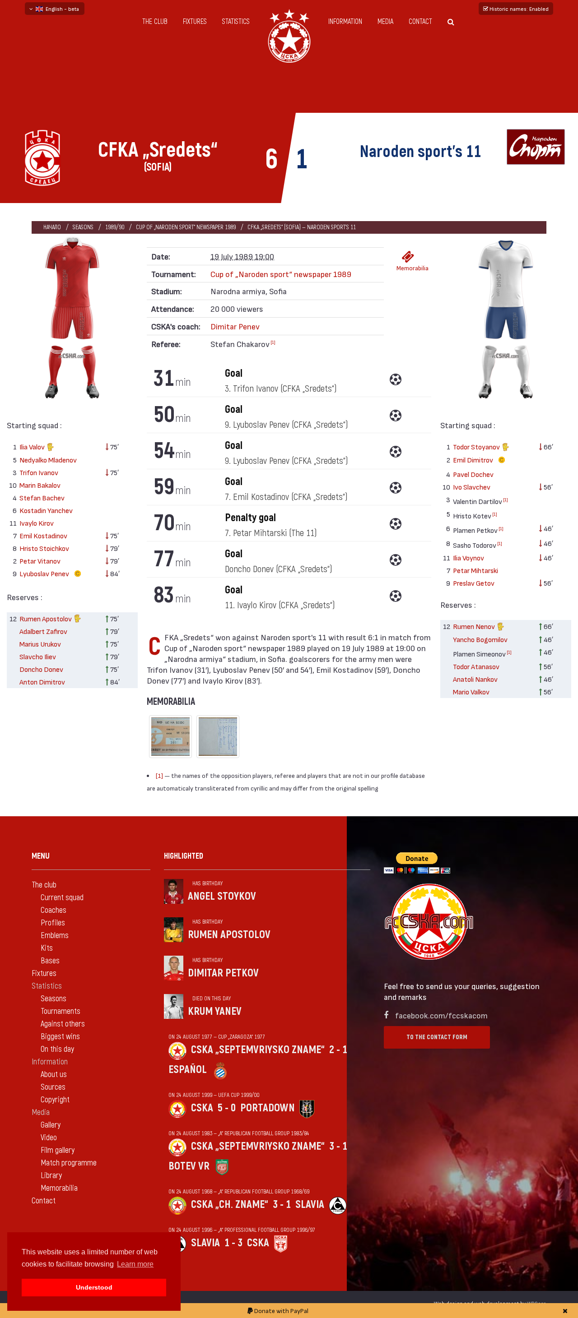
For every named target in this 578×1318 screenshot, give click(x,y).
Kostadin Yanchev (46, 510)
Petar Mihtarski (475, 570)
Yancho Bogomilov (480, 639)
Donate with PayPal (280, 1310)
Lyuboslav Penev (44, 573)
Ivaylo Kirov (36, 522)
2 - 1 (338, 1049)
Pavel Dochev (473, 474)
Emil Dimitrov (473, 459)
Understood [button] (94, 1287)
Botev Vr (189, 1166)
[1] (272, 342)
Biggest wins (60, 1036)
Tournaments (60, 1011)
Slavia (309, 1204)
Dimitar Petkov (223, 973)
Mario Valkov (471, 691)
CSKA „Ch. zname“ (229, 1204)
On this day (57, 1049)
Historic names (518, 8)
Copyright (55, 1100)
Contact (420, 21)
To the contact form (436, 1037)
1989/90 (114, 227)
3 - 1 (338, 1146)
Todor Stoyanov (477, 446)
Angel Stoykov (222, 896)
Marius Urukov (40, 643)
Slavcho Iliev (37, 656)
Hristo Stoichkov (44, 548)
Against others (63, 1024)
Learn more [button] (135, 1264)
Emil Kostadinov (43, 535)
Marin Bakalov (40, 485)
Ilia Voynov (468, 557)
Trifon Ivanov (38, 472)
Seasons (83, 227)
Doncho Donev (41, 669)
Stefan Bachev (42, 497)
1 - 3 (233, 1242)
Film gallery (58, 1150)
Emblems (55, 935)
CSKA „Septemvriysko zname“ (258, 1049)
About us (54, 1074)
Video (49, 1138)
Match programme (69, 1163)
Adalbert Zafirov (43, 631)
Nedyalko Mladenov (48, 459)
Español (187, 1069)
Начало (52, 227)
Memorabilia (410, 268)
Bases (50, 961)
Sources (53, 1087)
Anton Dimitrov (42, 681)
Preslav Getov (473, 582)
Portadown (267, 1108)
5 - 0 (227, 1108)
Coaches (53, 910)
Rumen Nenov (474, 626)
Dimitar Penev (235, 326)
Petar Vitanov (40, 560)
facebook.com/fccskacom (441, 1015)
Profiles (53, 923)
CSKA (202, 1108)
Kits (47, 948)
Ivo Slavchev (471, 486)
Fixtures (195, 21)
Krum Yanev (215, 1011)
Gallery (51, 1125)
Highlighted (183, 856)
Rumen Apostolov (46, 618)
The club (155, 21)
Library (51, 1175)
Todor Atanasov (476, 666)
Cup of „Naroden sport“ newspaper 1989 (186, 227)
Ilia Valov (32, 446)
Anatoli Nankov (475, 679)
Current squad (62, 898)
